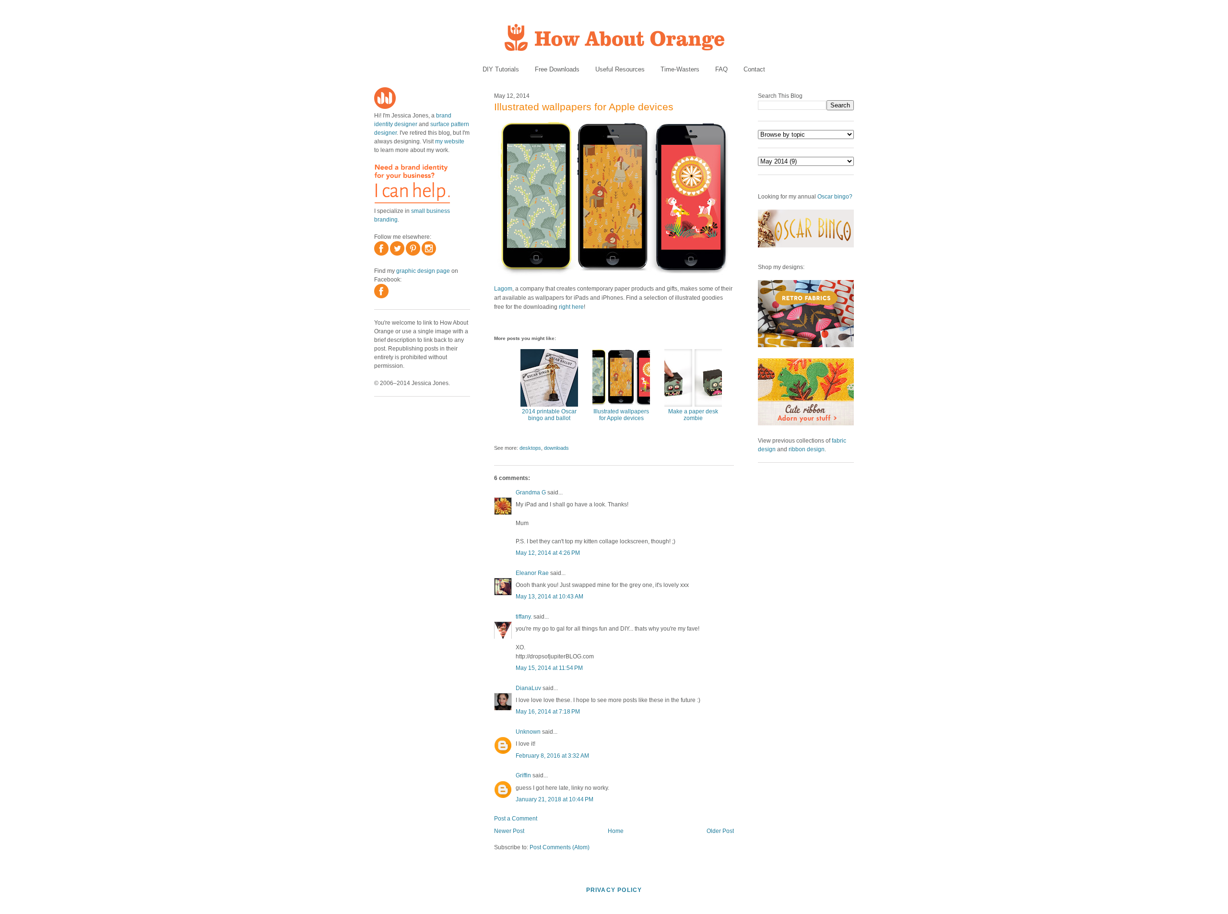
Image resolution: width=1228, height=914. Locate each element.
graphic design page (423, 271)
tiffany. (524, 616)
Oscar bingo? (834, 196)
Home (616, 831)
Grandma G (531, 492)
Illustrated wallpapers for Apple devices (583, 106)
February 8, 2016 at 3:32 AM (552, 755)
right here (571, 307)
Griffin (523, 775)
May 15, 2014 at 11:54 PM (549, 668)
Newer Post (509, 831)
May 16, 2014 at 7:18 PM (548, 711)
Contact (754, 69)
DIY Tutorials (501, 69)
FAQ (721, 69)
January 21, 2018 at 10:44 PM (554, 799)
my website (449, 141)
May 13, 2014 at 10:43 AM (549, 596)
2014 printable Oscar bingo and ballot (549, 415)
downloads (556, 448)
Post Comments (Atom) (560, 847)
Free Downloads (557, 69)
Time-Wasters (680, 69)
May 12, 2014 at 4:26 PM (548, 553)
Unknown (528, 731)
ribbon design (807, 449)
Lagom (503, 288)
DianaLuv (528, 688)
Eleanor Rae (532, 573)
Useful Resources (620, 69)
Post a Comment (515, 818)
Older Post (720, 831)
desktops (530, 448)
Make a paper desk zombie (693, 415)
